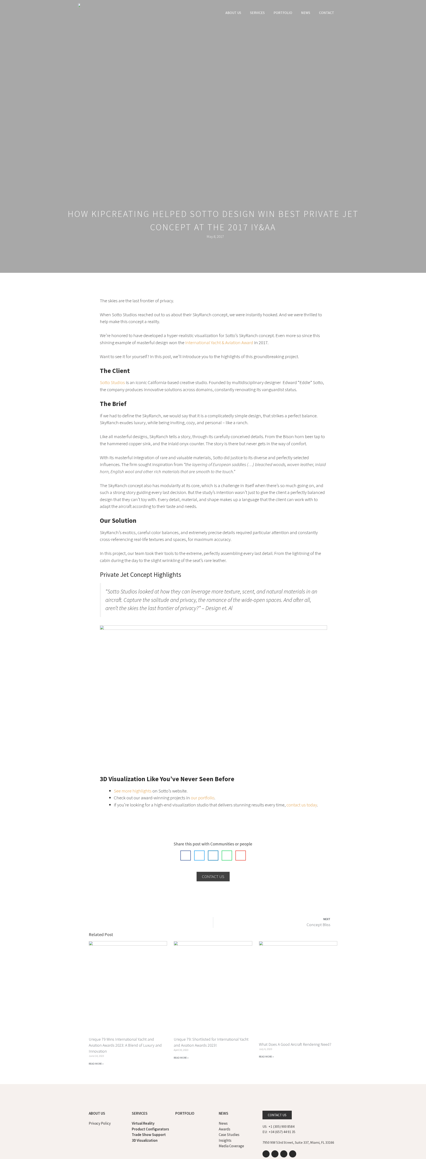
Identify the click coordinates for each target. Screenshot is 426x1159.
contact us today (301, 805)
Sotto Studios (112, 382)
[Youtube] (274, 1153)
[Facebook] (292, 1153)
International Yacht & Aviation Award (218, 342)
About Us (233, 12)
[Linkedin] (266, 1153)
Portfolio (283, 12)
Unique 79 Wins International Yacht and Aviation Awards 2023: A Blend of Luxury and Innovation (125, 1045)
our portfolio (202, 798)
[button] (185, 855)
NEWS (305, 12)
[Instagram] (283, 1153)
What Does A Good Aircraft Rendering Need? (295, 1044)
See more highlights (133, 791)
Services (257, 12)
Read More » (96, 1063)
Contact (326, 12)
